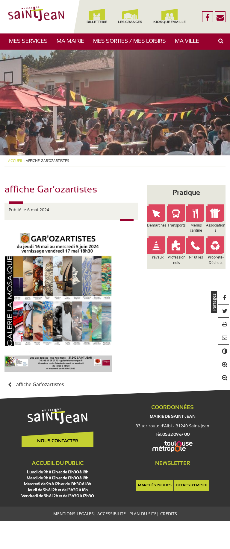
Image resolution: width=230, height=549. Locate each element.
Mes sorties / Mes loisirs (131, 44)
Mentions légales (73, 513)
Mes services (30, 44)
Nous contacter (57, 441)
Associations (215, 228)
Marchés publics (155, 485)
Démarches (157, 225)
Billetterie (97, 22)
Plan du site (143, 513)
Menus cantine (196, 228)
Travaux (157, 257)
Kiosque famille (170, 22)
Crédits (168, 513)
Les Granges (130, 22)
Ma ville (189, 44)
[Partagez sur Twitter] (223, 311)
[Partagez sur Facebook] (223, 298)
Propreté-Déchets (216, 260)
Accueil (15, 161)
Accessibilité (111, 513)
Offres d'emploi (191, 485)
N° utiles (196, 257)
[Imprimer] (223, 324)
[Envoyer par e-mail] (223, 338)
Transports (176, 225)
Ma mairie (73, 44)
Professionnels (176, 260)
